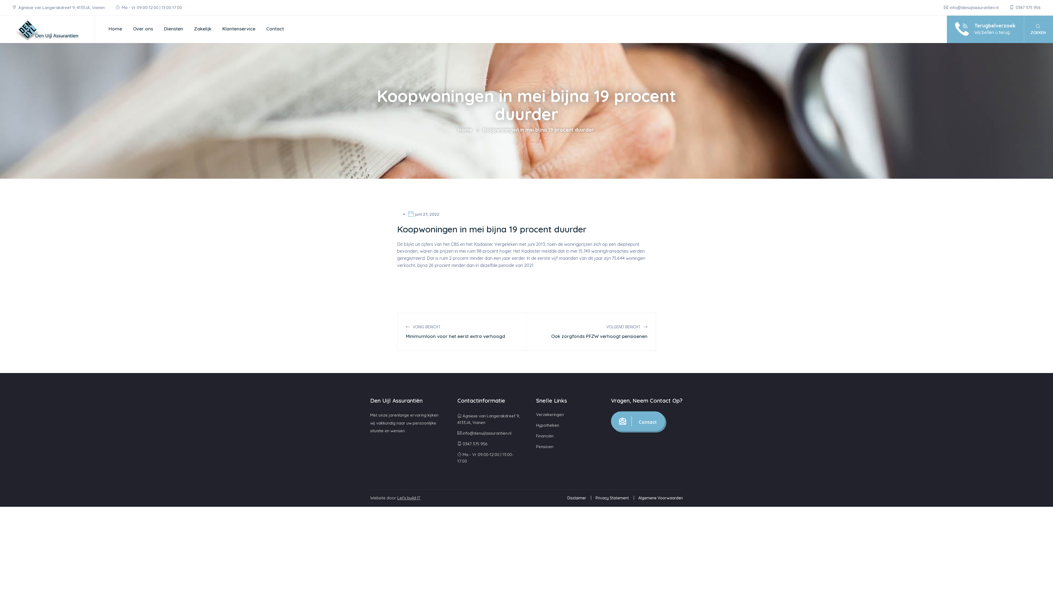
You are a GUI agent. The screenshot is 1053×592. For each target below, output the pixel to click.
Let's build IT (408, 497)
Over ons (143, 29)
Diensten (173, 29)
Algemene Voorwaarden (660, 498)
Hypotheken (547, 425)
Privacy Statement (612, 498)
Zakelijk (202, 29)
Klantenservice (238, 29)
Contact (275, 29)
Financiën (545, 436)
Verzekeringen (550, 414)
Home (115, 29)
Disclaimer (576, 498)
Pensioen (544, 446)
